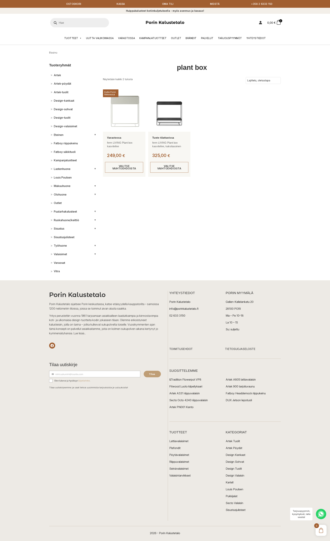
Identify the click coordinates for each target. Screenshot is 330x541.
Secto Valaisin (234, 503)
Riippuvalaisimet (179, 461)
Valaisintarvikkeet (180, 475)
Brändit (191, 38)
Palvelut (207, 38)
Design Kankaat (235, 455)
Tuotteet (71, 38)
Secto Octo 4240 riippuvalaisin (188, 400)
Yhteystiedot (256, 38)
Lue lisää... (79, 333)
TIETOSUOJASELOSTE (240, 349)
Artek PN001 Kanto (181, 407)
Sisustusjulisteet (235, 510)
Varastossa (126, 38)
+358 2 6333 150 (261, 3)
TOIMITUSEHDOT (181, 349)
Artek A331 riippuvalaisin (184, 393)
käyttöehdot (84, 380)
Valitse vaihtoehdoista (124, 167)
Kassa (121, 3)
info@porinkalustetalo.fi (184, 308)
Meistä (214, 3)
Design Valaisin (235, 475)
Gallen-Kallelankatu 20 (240, 302)
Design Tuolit (234, 468)
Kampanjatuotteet (153, 38)
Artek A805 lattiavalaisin (241, 379)
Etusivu (53, 52)
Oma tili (168, 3)
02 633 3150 (177, 315)
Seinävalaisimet (179, 468)
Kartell (229, 482)
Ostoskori (73, 3)
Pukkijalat (231, 496)
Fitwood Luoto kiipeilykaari (185, 386)
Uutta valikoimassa (100, 38)
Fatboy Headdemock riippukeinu (246, 393)
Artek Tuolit (233, 441)
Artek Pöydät (234, 448)
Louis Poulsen (234, 489)
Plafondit (174, 448)
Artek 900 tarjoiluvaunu (240, 386)
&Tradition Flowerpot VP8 (185, 379)
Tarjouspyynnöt (230, 38)
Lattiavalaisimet (178, 441)
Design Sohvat (235, 461)
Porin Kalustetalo (165, 22)
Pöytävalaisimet (179, 455)
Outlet (176, 38)
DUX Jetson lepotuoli (239, 400)
